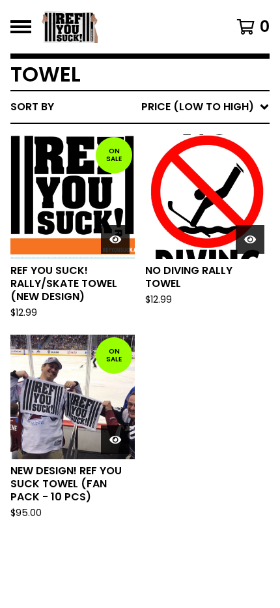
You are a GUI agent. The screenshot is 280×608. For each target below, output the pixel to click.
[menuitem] (140, 107)
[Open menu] (20, 27)
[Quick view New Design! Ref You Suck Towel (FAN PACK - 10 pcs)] (115, 439)
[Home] (121, 26)
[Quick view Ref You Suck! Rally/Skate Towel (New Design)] (115, 239)
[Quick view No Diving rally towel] (250, 239)
